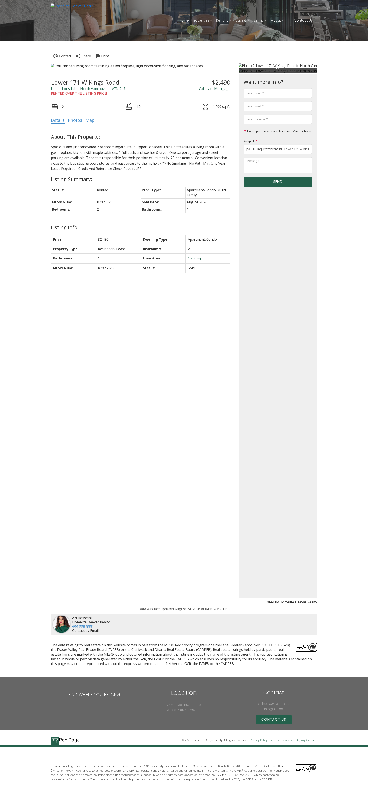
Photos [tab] (75, 120)
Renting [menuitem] (222, 20)
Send (277, 181)
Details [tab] (58, 120)
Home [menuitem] (184, 20)
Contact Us (303, 20)
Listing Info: (65, 227)
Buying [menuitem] (241, 20)
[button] (303, 20)
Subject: (249, 141)
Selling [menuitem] (258, 20)
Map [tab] (90, 120)
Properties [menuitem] (200, 20)
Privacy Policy (258, 740)
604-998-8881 (83, 626)
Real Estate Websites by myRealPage (293, 740)
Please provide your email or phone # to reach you (278, 131)
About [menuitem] (276, 20)
